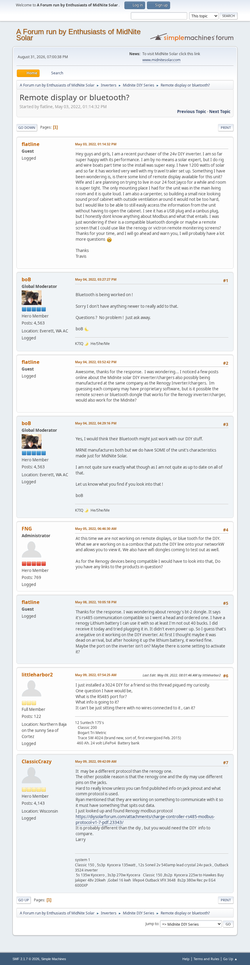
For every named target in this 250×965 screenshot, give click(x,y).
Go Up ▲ (230, 958)
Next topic (219, 111)
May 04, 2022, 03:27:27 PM (95, 279)
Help (186, 958)
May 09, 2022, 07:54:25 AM (95, 674)
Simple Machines (53, 959)
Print (226, 127)
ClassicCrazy (37, 761)
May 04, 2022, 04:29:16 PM (95, 423)
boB (26, 279)
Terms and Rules (206, 958)
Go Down (26, 127)
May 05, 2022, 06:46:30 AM (95, 528)
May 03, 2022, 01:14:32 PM (95, 144)
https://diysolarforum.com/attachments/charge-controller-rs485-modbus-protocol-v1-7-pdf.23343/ (145, 819)
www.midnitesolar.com (161, 59)
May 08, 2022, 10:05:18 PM (95, 602)
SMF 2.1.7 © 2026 (25, 959)
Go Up (23, 900)
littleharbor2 (37, 674)
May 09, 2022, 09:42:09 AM (95, 761)
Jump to (151, 923)
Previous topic (191, 111)
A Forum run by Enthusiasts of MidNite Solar (78, 34)
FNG (27, 528)
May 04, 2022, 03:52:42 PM (95, 362)
